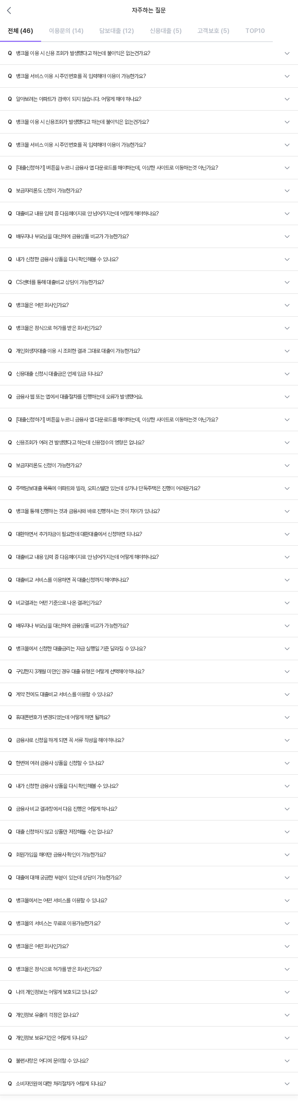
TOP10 (255, 31)
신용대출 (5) (166, 31)
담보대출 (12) (116, 31)
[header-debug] (281, 10)
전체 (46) (20, 31)
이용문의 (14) (66, 31)
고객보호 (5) (214, 31)
